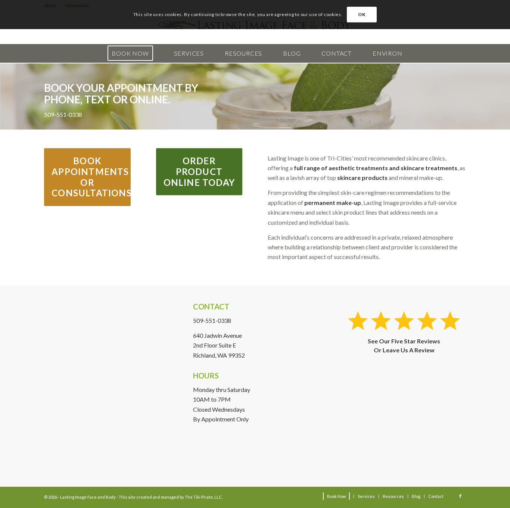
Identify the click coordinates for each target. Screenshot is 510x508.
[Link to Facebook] (460, 496)
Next (493, 96)
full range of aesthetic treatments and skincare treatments (375, 167)
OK (361, 14)
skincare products (362, 177)
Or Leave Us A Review (404, 349)
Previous (17, 96)
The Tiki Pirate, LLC (203, 497)
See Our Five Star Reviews (404, 341)
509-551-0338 (212, 320)
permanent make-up (332, 202)
